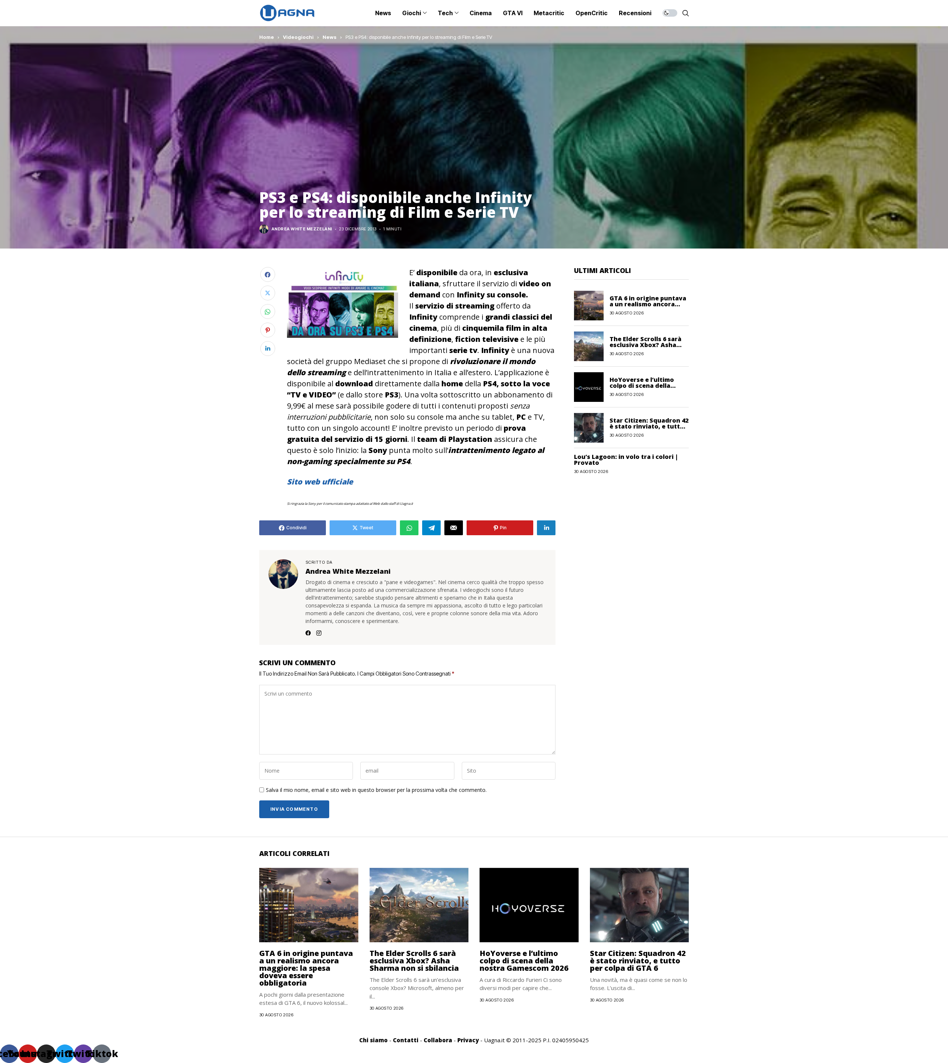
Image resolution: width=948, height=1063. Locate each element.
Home (266, 37)
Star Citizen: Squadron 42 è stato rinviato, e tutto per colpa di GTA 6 (649, 426)
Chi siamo (373, 1040)
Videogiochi (298, 37)
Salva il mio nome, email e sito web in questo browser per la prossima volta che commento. (376, 790)
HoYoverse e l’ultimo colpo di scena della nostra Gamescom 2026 (645, 386)
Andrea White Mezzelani (301, 229)
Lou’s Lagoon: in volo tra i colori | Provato (626, 460)
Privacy (468, 1040)
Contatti (405, 1040)
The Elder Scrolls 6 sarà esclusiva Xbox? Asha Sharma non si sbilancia (646, 345)
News (330, 37)
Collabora (438, 1040)
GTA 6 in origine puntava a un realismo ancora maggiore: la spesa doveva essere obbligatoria (306, 968)
